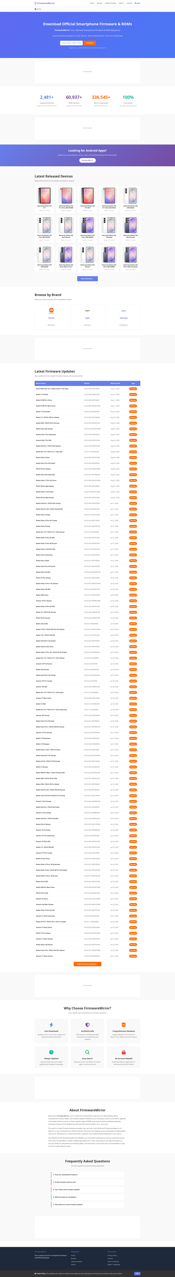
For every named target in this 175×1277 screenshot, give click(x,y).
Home (92, 3)
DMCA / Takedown (114, 1265)
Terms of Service (113, 1262)
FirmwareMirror (46, 3)
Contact (129, 3)
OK (137, 1273)
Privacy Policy (112, 1255)
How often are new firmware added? (69, 1204)
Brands (99, 3)
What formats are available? (65, 1197)
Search (121, 3)
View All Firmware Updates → (87, 964)
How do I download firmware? (66, 1175)
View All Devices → (87, 279)
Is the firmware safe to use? (65, 1182)
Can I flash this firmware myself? (67, 1189)
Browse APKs (87, 160)
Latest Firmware (110, 3)
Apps (138, 3)
